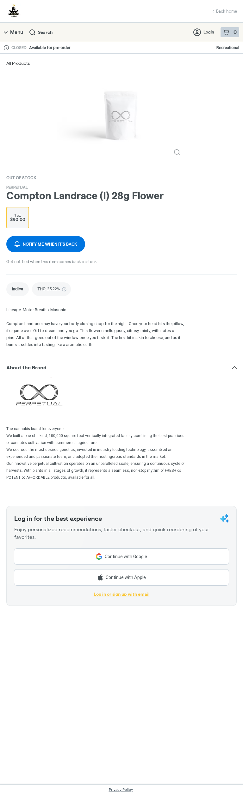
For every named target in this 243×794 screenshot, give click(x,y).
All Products (18, 63)
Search (45, 32)
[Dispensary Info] (6, 47)
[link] (17, 289)
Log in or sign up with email (122, 594)
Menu (16, 32)
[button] (121, 367)
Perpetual (17, 187)
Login (208, 32)
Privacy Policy (121, 789)
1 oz (17, 217)
